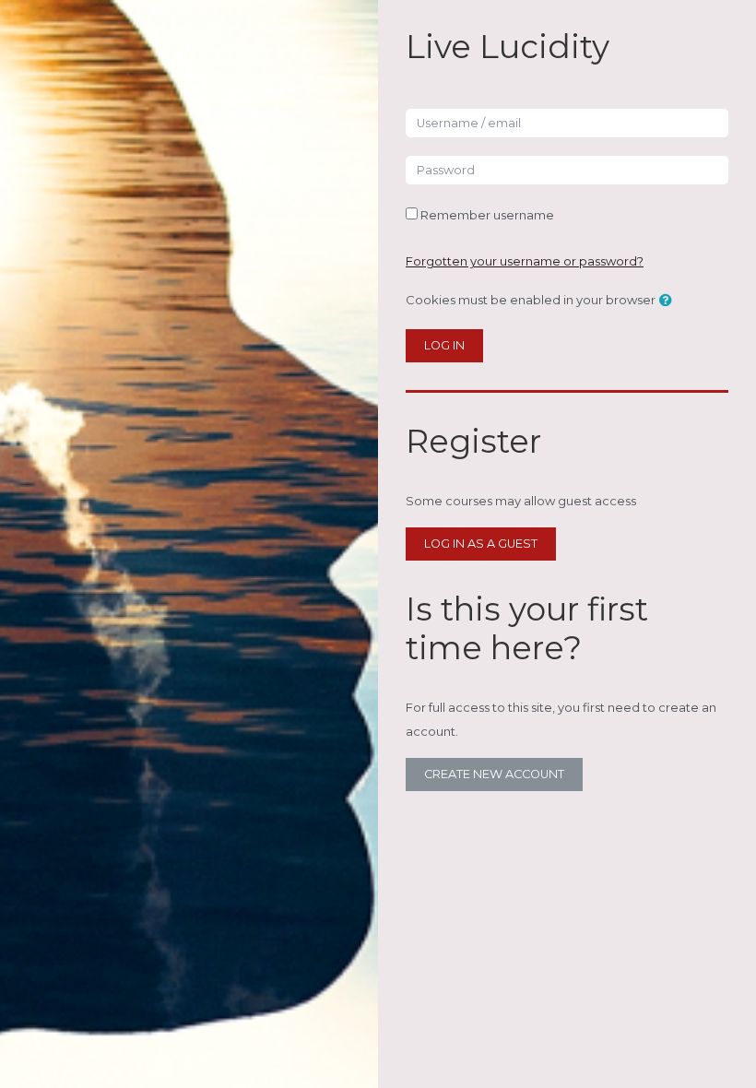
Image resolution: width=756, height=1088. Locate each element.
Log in (444, 345)
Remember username (487, 214)
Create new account (494, 774)
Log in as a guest (480, 543)
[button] (669, 301)
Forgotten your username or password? (525, 261)
